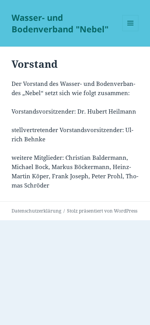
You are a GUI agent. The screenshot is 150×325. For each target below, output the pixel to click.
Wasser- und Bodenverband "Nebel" (60, 23)
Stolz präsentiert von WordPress (102, 211)
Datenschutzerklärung (36, 211)
